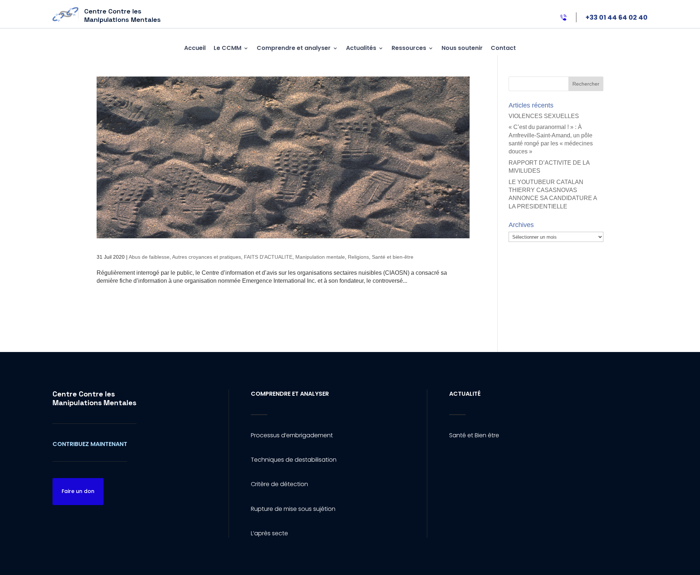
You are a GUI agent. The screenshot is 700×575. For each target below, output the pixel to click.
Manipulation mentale (320, 257)
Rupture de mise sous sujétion (293, 509)
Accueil (195, 48)
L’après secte (269, 533)
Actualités (361, 48)
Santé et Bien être (474, 435)
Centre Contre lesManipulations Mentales (94, 398)
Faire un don (78, 491)
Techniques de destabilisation (294, 459)
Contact (503, 48)
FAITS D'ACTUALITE (268, 257)
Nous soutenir (462, 48)
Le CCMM (227, 48)
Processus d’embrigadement (292, 435)
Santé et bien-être (392, 257)
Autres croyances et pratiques (206, 257)
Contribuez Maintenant (89, 444)
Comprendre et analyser (294, 48)
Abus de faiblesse (149, 257)
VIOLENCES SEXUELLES (544, 116)
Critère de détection (279, 484)
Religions (358, 257)
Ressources (409, 48)
